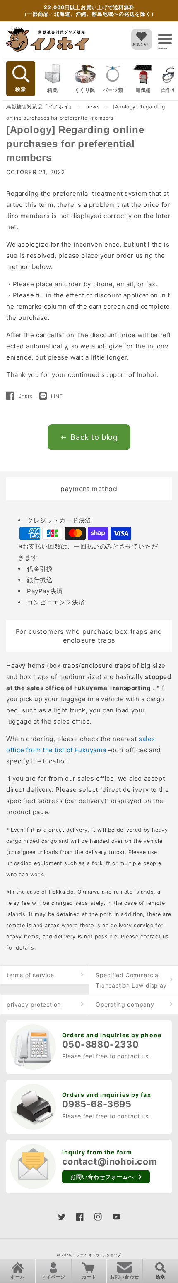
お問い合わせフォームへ (102, 1176)
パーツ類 (113, 90)
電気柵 (143, 90)
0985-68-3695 (97, 1103)
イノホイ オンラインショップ (97, 1255)
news (93, 106)
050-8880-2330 (100, 1044)
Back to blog (94, 437)
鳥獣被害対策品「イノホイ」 (40, 106)
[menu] (165, 39)
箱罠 (52, 90)
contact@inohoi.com (109, 1161)
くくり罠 (85, 90)
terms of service (30, 974)
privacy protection (34, 1004)
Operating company (125, 1004)
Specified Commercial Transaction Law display (131, 980)
